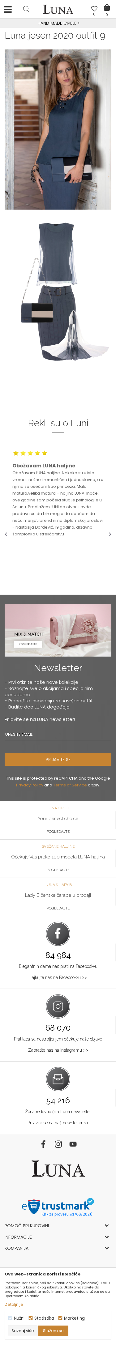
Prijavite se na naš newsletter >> (58, 1122)
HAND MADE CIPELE (58, 23)
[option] (58, 23)
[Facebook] (43, 1144)
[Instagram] (58, 1144)
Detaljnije (14, 1304)
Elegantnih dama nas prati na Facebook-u (58, 966)
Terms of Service (70, 785)
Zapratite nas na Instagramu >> (58, 1050)
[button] (26, 9)
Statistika (44, 1318)
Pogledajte (58, 831)
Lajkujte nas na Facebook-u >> (58, 977)
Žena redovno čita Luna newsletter (58, 1111)
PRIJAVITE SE (58, 759)
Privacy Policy (29, 785)
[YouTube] (73, 1144)
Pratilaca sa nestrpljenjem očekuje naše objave (58, 1039)
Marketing (74, 1318)
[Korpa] (107, 3)
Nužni (19, 1318)
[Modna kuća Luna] (58, 11)
